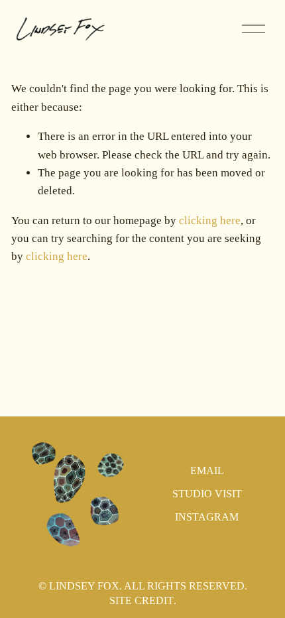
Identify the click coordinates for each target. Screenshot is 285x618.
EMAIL (207, 470)
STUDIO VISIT (207, 493)
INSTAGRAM (207, 517)
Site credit (141, 600)
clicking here (210, 220)
